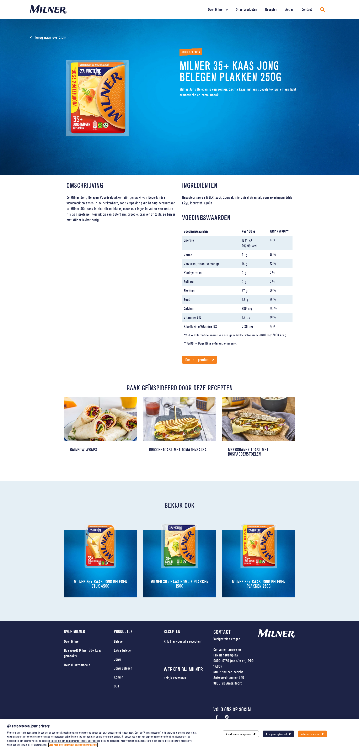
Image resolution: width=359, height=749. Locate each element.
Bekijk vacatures (175, 678)
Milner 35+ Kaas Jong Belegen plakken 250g (258, 584)
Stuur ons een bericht (228, 672)
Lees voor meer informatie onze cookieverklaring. (73, 745)
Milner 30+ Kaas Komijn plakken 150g (179, 584)
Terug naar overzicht (50, 37)
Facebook (216, 717)
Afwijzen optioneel (276, 734)
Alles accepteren (310, 734)
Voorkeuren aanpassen (238, 734)
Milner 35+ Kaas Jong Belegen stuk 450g (100, 584)
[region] (179, 734)
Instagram (226, 717)
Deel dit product (197, 359)
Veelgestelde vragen (226, 639)
